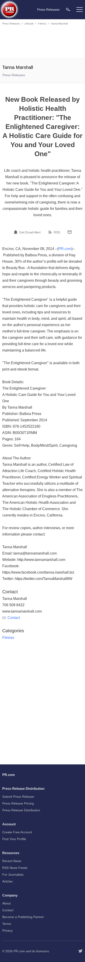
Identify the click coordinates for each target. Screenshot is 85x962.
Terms (6, 924)
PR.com (64, 249)
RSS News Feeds (14, 868)
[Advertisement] (43, 42)
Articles (7, 881)
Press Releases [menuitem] (48, 9)
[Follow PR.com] (80, 951)
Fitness (42, 23)
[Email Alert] (16, 232)
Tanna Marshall (59, 23)
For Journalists (13, 874)
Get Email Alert (30, 232)
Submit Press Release (18, 796)
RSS (57, 232)
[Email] (69, 232)
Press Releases (11, 23)
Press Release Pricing (18, 803)
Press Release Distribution (21, 810)
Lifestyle (29, 23)
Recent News (11, 861)
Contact (13, 618)
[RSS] (51, 232)
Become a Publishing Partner (23, 917)
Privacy (7, 930)
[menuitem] (68, 9)
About (6, 903)
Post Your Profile (14, 839)
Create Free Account (17, 832)
